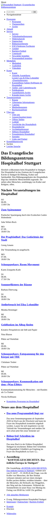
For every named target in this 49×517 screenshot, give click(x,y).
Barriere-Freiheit (19, 51)
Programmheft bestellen (22, 58)
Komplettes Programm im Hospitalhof (23, 401)
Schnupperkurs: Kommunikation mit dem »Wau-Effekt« (22, 383)
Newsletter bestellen (20, 56)
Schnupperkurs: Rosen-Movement (20, 264)
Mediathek (16, 63)
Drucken (10, 509)
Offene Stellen (18, 119)
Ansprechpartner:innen (22, 117)
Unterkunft (16, 53)
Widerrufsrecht (18, 39)
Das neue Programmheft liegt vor (25, 413)
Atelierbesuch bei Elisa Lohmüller (20, 304)
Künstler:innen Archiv (21, 95)
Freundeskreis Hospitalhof (23, 134)
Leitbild (15, 122)
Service (15, 34)
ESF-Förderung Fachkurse (23, 46)
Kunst (14, 73)
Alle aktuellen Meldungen (18, 495)
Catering (15, 105)
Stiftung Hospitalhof (20, 132)
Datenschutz (17, 41)
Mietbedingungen (19, 107)
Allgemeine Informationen (23, 102)
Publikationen (18, 90)
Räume (15, 100)
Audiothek (16, 66)
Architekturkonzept (20, 129)
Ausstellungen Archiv (21, 92)
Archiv (15, 26)
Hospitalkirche (18, 127)
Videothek (16, 68)
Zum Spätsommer (11, 209)
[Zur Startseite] (24, 7)
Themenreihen (18, 24)
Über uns (16, 114)
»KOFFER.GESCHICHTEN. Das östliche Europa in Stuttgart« (27, 469)
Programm (16, 22)
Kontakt (10, 506)
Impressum (11, 502)
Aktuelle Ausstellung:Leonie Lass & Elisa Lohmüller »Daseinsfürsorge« (25, 78)
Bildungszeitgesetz (20, 44)
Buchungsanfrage (19, 110)
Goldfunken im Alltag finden (17, 324)
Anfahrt (15, 48)
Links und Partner (19, 139)
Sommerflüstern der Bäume (16, 284)
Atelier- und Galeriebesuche (24, 88)
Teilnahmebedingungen (22, 36)
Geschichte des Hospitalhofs (24, 124)
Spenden (15, 136)
